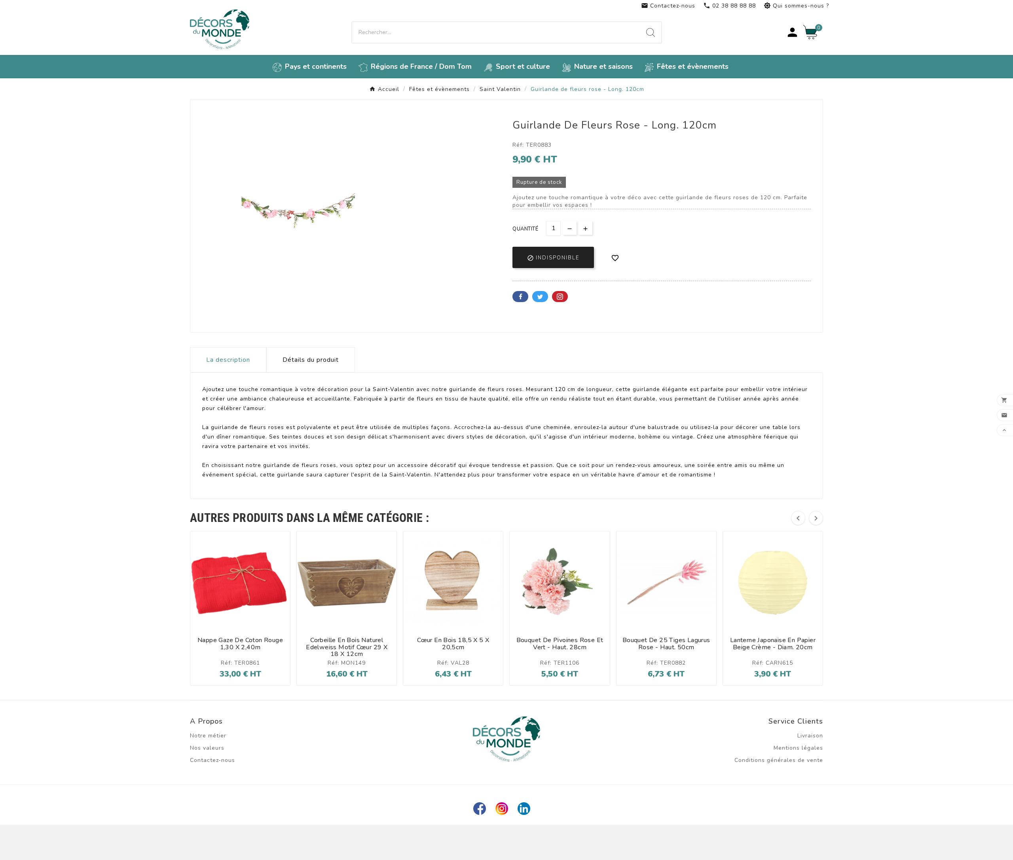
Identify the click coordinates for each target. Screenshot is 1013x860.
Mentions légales (798, 748)
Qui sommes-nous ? (796, 5)
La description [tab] (228, 359)
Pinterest (560, 296)
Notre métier (208, 735)
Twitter (540, 296)
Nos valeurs (207, 748)
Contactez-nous (668, 5)
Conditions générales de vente (778, 760)
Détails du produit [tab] (311, 359)
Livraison (810, 735)
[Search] (650, 32)
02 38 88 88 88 (729, 5)
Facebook (520, 296)
